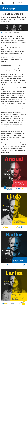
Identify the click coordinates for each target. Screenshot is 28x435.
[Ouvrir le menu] (26, 3)
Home (2, 32)
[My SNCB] (13, 3)
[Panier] (19, 3)
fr (21, 2)
